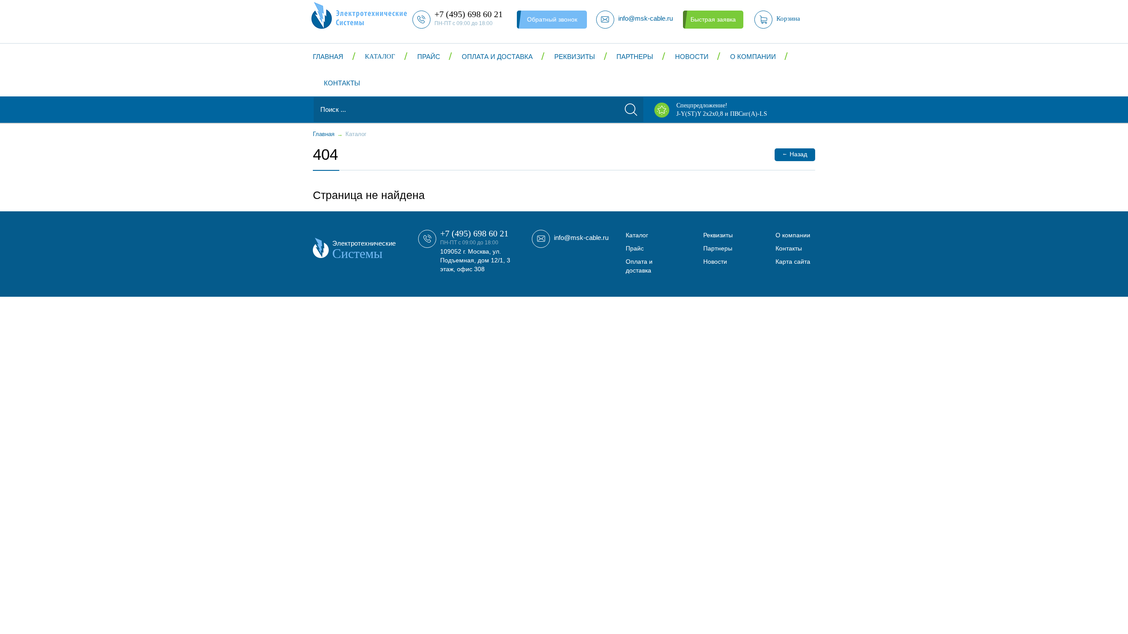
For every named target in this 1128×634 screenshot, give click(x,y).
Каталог (380, 56)
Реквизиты (574, 56)
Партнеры (634, 56)
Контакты (342, 83)
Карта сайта (793, 261)
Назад (794, 154)
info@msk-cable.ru (581, 237)
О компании (753, 56)
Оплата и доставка (497, 56)
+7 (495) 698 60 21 (474, 233)
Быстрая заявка (713, 19)
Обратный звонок (552, 19)
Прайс (428, 56)
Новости (692, 56)
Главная (328, 56)
